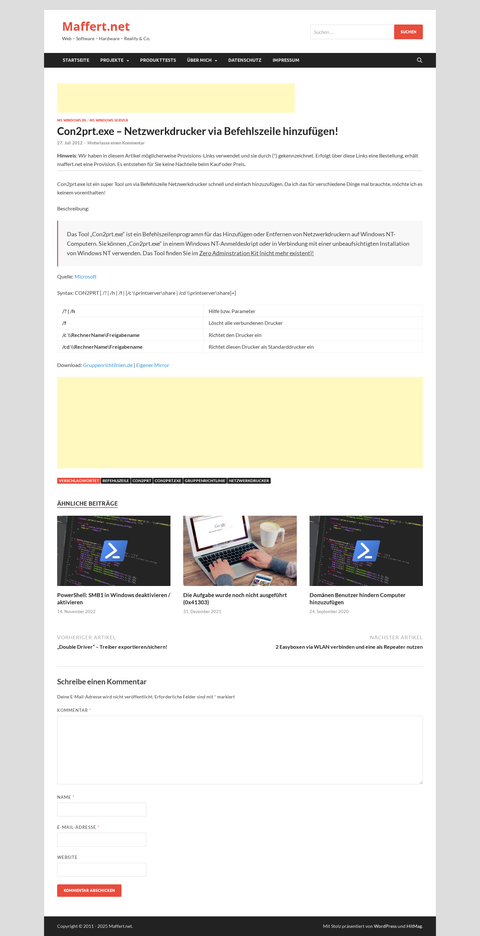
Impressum (286, 60)
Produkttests (158, 60)
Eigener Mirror (152, 365)
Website (67, 857)
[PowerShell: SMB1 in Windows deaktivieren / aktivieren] (113, 553)
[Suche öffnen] (419, 60)
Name (65, 797)
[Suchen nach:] (366, 32)
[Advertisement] (176, 98)
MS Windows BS (71, 120)
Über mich (199, 60)
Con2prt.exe (168, 480)
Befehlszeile (116, 480)
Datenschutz (245, 60)
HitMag (414, 926)
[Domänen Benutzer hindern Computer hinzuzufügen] (366, 553)
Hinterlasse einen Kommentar (116, 142)
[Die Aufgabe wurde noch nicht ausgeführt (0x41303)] (239, 553)
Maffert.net (96, 26)
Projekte (111, 60)
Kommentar (74, 710)
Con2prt (142, 480)
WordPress (385, 926)
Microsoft (85, 276)
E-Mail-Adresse (78, 827)
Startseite (76, 60)
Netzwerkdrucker (249, 480)
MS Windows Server (108, 120)
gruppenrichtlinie (205, 480)
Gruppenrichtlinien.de (108, 365)
